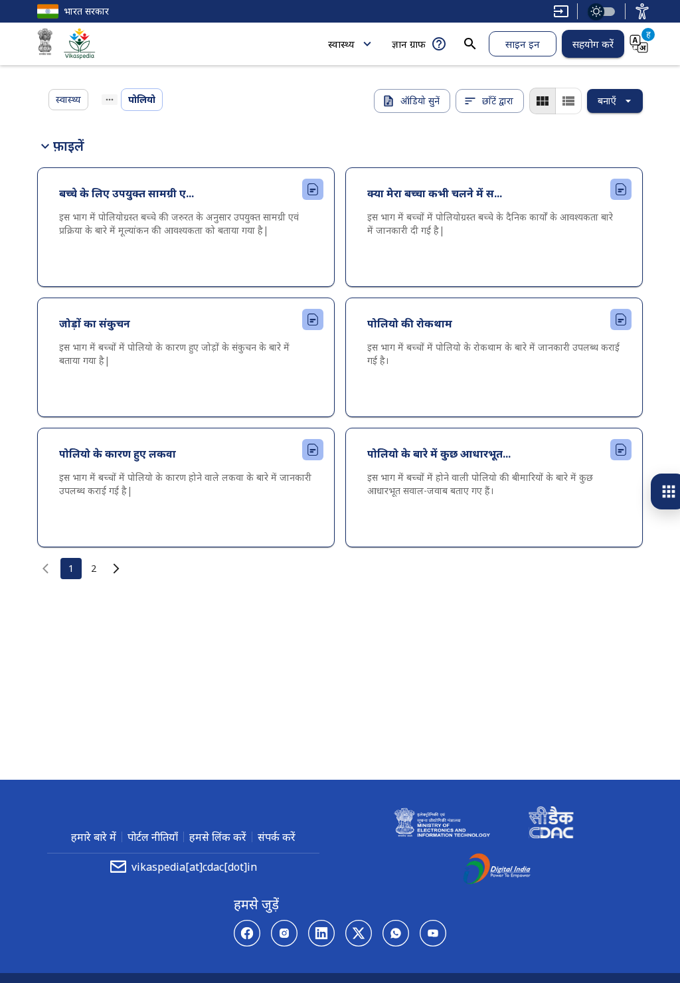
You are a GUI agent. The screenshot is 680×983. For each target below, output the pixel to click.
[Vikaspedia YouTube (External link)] (433, 933)
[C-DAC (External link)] (551, 824)
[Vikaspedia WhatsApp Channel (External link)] (395, 933)
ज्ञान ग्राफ (409, 43)
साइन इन (522, 43)
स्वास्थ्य (341, 43)
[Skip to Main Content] (561, 11)
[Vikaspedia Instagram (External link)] (284, 933)
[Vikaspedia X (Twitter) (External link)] (358, 933)
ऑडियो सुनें (420, 100)
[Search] (470, 44)
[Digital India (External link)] (497, 871)
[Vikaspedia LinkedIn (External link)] (321, 933)
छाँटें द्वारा (497, 100)
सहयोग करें (593, 43)
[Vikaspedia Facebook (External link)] (247, 933)
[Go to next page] (116, 568)
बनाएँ (607, 100)
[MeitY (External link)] (45, 44)
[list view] (568, 101)
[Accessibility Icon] (642, 11)
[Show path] (110, 99)
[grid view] (542, 101)
